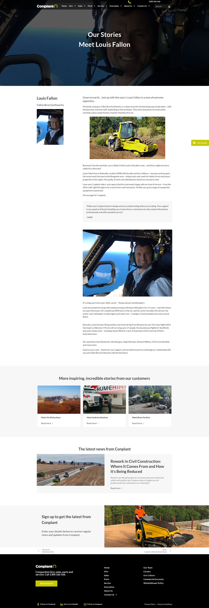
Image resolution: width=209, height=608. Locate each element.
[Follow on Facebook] (38, 604)
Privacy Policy (150, 604)
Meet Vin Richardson (51, 417)
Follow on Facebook (47, 604)
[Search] (169, 6)
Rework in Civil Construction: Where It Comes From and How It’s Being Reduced (137, 466)
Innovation (114, 6)
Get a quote (202, 143)
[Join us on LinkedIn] (61, 604)
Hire (71, 6)
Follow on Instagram (94, 604)
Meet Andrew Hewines (97, 417)
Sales (80, 6)
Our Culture (149, 575)
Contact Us (142, 6)
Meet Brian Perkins (141, 417)
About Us (128, 6)
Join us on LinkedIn (71, 604)
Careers (147, 571)
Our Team (147, 567)
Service (101, 6)
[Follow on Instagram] (85, 604)
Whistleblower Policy (153, 583)
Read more (46, 423)
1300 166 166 (154, 1)
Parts (90, 6)
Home (64, 6)
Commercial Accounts (153, 579)
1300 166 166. (58, 574)
